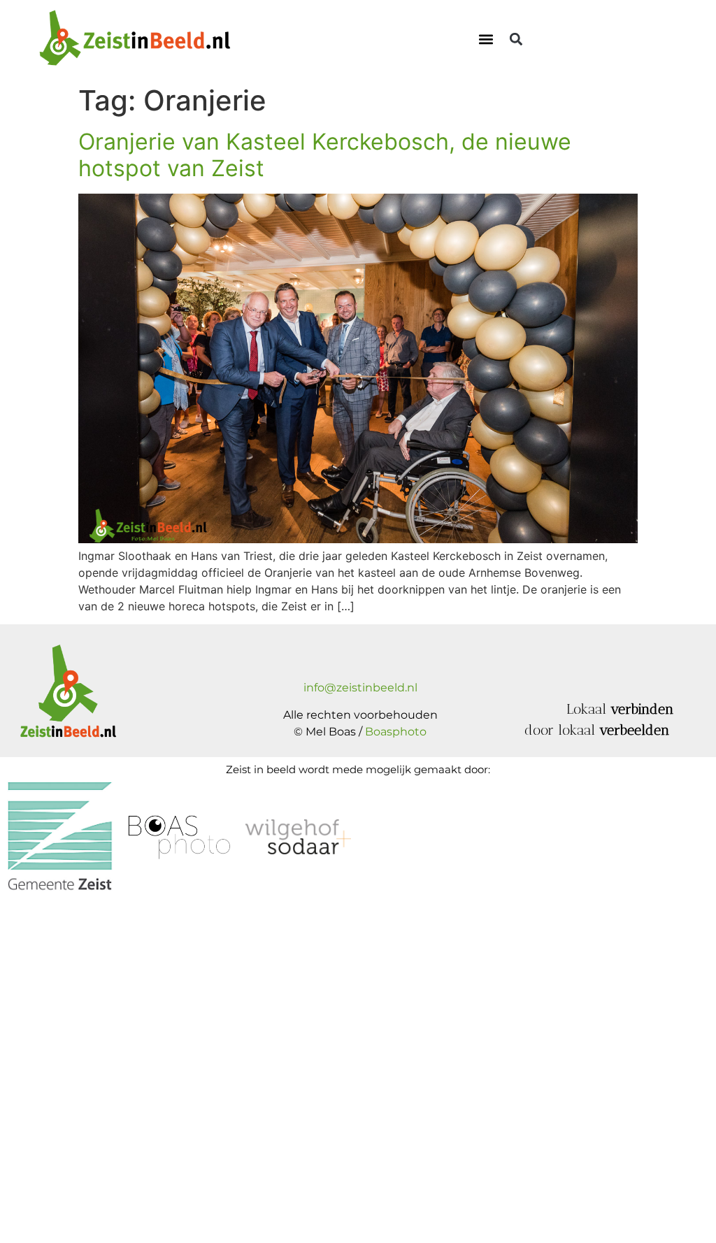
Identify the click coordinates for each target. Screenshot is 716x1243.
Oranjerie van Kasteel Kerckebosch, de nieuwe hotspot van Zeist (324, 155)
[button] (486, 38)
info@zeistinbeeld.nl (360, 687)
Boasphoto (396, 731)
